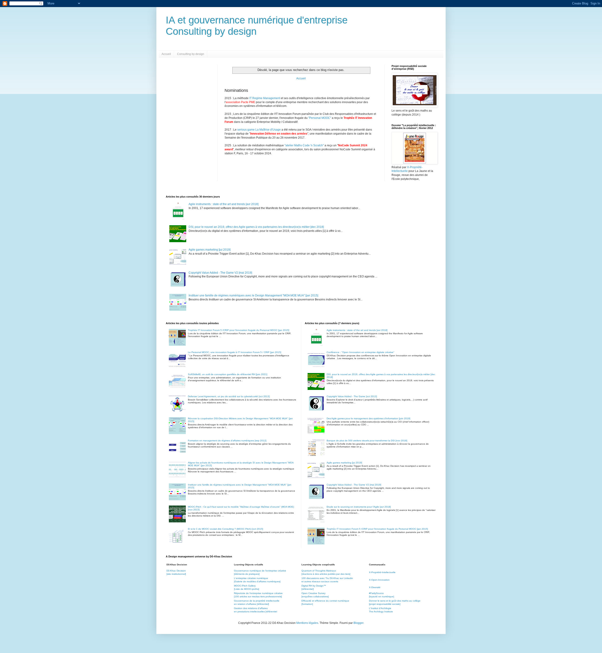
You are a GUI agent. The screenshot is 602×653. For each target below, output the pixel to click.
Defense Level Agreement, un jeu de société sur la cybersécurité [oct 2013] (229, 396)
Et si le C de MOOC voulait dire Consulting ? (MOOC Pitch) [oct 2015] (225, 529)
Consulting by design (190, 54)
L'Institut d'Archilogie (380, 608)
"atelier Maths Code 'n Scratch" (304, 145)
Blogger (358, 623)
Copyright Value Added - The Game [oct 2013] (352, 396)
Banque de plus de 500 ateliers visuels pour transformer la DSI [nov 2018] (367, 440)
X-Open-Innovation (379, 580)
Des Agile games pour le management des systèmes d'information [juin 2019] (368, 418)
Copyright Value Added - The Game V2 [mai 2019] (220, 272)
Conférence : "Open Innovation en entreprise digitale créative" (360, 352)
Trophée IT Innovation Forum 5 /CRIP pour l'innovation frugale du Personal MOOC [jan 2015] (238, 330)
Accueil (166, 54)
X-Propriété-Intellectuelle (382, 572)
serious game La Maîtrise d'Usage (259, 129)
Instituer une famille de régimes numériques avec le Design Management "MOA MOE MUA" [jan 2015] (253, 295)
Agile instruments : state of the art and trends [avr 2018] (223, 204)
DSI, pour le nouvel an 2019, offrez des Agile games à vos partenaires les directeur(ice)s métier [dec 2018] (256, 227)
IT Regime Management (265, 98)
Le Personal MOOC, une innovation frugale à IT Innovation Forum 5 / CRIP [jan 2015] (234, 352)
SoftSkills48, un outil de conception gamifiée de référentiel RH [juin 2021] (227, 374)
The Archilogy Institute (381, 611)
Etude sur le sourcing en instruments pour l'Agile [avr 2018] (359, 506)
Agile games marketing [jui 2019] (209, 249)
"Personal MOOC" (319, 118)
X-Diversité (374, 587)
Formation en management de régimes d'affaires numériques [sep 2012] (227, 440)
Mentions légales (307, 623)
